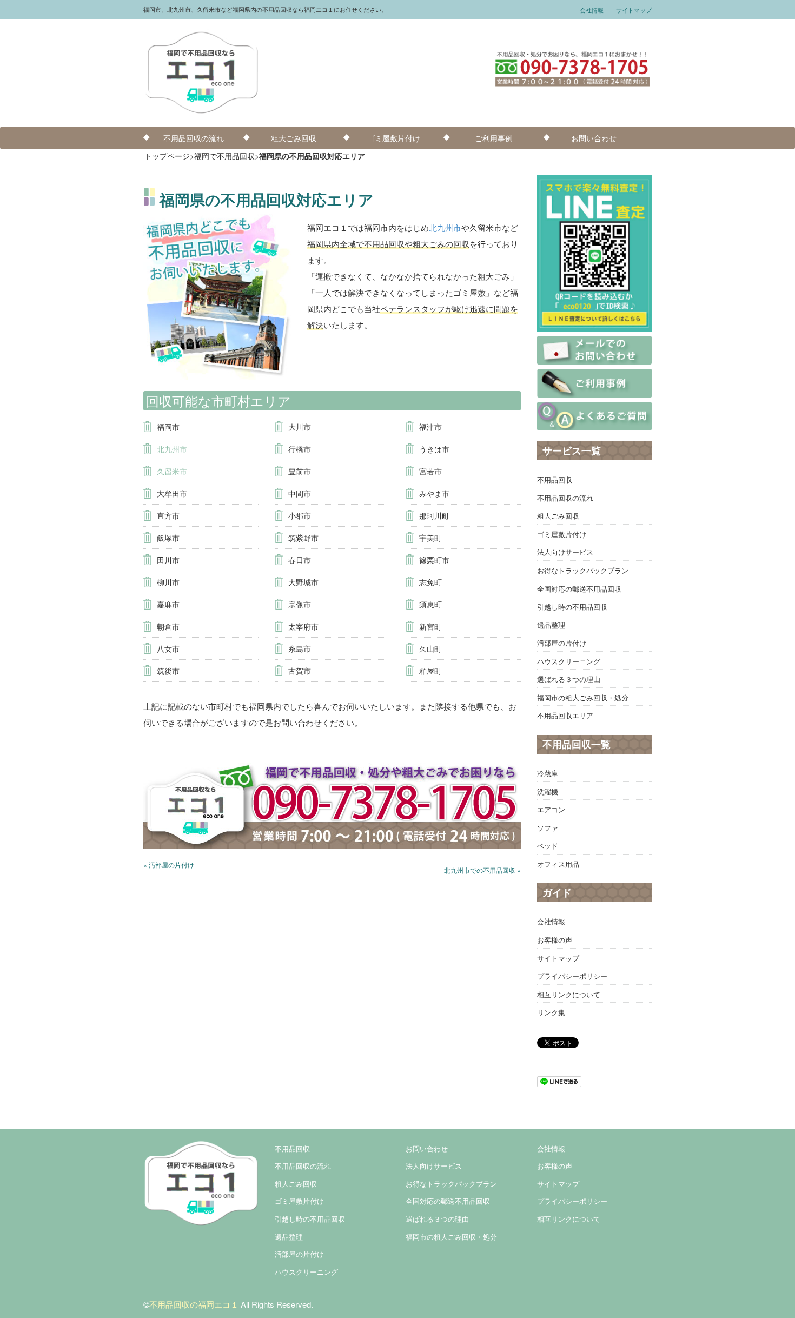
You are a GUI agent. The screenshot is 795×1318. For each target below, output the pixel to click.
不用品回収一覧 (576, 744)
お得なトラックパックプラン (582, 570)
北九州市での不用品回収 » (482, 870)
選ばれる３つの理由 (568, 679)
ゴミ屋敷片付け (393, 138)
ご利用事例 (494, 138)
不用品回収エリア (565, 715)
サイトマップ (634, 9)
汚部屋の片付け (561, 643)
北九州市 (445, 227)
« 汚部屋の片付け (168, 864)
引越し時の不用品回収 (572, 606)
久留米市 (172, 471)
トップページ (167, 155)
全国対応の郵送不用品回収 (579, 589)
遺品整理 (551, 625)
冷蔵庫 (547, 773)
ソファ (547, 828)
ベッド (547, 845)
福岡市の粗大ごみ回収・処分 (582, 697)
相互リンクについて (568, 994)
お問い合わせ (594, 138)
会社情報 (592, 9)
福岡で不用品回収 (224, 155)
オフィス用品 (558, 864)
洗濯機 (547, 791)
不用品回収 (554, 479)
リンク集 (551, 1012)
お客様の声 (554, 940)
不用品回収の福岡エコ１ (194, 1304)
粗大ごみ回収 (293, 138)
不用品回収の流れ (193, 138)
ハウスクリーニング (568, 661)
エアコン (551, 809)
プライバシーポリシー (572, 976)
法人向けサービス (565, 552)
